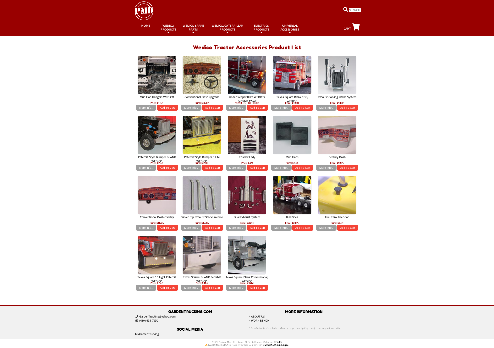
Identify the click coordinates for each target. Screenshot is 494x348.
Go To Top (277, 342)
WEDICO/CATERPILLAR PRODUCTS (227, 27)
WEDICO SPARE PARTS (193, 27)
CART (348, 28)
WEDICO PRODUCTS (168, 27)
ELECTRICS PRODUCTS (261, 27)
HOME (145, 25)
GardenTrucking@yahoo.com (157, 316)
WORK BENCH (260, 320)
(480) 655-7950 (148, 320)
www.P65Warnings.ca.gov (276, 345)
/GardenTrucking (148, 334)
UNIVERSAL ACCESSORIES (290, 27)
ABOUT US (258, 316)
